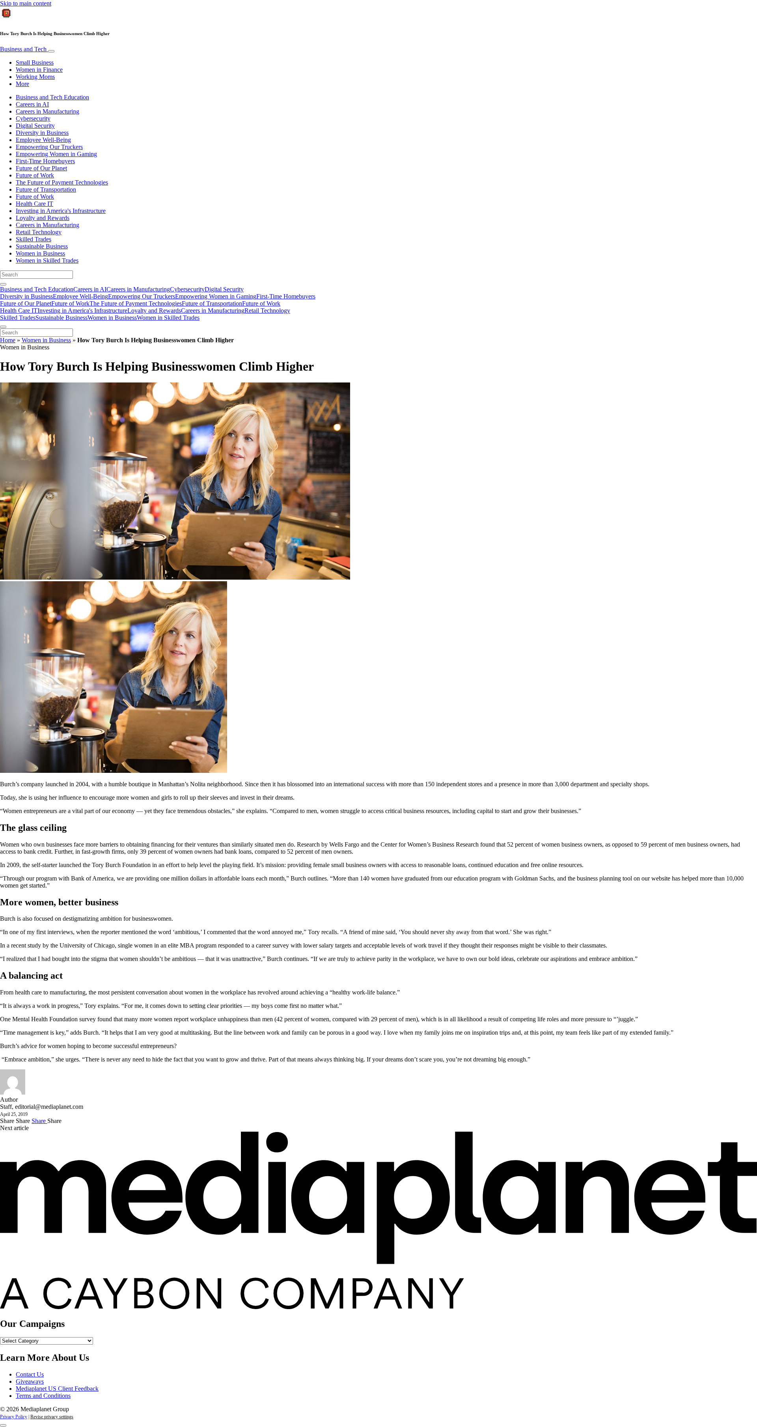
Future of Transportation (46, 189)
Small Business (35, 62)
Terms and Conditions (43, 1395)
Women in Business (40, 253)
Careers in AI (32, 104)
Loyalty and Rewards (42, 218)
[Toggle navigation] (51, 51)
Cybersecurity (33, 118)
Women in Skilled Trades (47, 260)
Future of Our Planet (41, 168)
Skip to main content (25, 3)
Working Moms (35, 76)
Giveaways (30, 1381)
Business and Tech (24, 49)
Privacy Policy (13, 1417)
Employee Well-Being (43, 139)
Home (7, 340)
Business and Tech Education (52, 97)
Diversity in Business (42, 132)
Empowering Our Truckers (49, 147)
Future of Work (35, 175)
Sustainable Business (42, 246)
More (22, 83)
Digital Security (35, 125)
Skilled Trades (33, 239)
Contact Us (30, 1374)
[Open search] (3, 284)
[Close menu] (3, 327)
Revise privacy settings (51, 1417)
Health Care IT (34, 203)
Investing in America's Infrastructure (61, 210)
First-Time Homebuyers (45, 161)
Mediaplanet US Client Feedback (57, 1388)
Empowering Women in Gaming (56, 154)
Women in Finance (39, 69)
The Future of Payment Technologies (62, 182)
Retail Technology (39, 232)
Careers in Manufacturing (47, 111)
